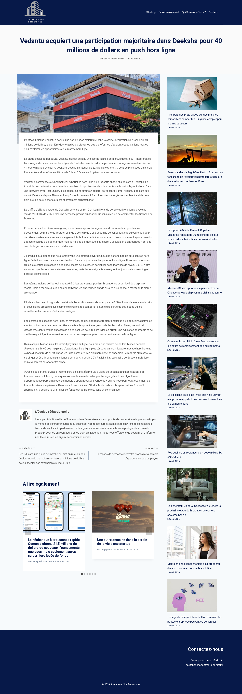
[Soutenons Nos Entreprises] (35, 12)
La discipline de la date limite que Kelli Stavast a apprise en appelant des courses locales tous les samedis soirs (194, 399)
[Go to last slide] (28, 531)
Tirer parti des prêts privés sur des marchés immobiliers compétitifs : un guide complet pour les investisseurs (194, 119)
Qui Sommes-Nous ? (194, 12)
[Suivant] (149, 531)
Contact (213, 12)
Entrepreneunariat (169, 12)
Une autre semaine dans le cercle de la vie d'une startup (122, 542)
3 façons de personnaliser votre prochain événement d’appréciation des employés (128, 453)
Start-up (151, 12)
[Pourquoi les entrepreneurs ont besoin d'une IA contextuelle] (195, 431)
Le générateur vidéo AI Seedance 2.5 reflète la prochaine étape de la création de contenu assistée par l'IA (194, 510)
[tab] (82, 574)
